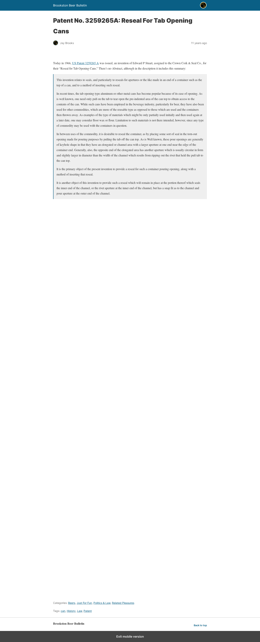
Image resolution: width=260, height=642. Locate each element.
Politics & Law (101, 602)
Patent (88, 610)
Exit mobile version (130, 636)
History (71, 610)
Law (79, 610)
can (63, 610)
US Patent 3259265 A (85, 63)
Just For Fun (84, 602)
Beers (71, 602)
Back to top (200, 625)
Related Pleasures (123, 602)
